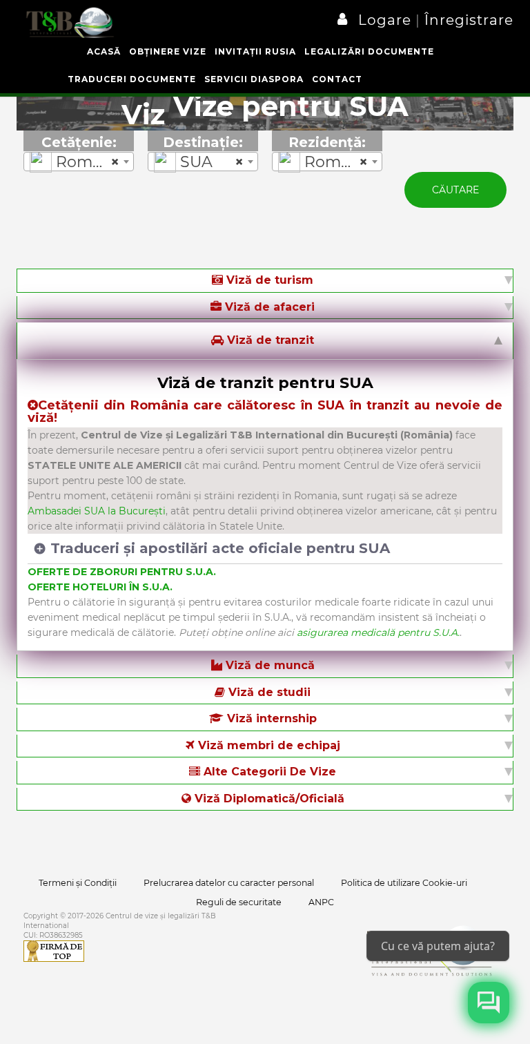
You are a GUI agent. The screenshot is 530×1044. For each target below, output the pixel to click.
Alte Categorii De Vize (268, 771)
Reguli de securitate (239, 902)
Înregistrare (466, 20)
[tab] (265, 281)
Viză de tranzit (269, 340)
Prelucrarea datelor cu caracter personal (229, 883)
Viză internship (270, 718)
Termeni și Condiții (78, 883)
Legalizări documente (369, 51)
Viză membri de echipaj (267, 745)
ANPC (321, 902)
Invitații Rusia (255, 51)
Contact (337, 79)
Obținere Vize (167, 51)
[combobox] (78, 161)
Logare (386, 20)
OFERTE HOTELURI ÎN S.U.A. (100, 587)
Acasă (104, 51)
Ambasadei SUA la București (97, 511)
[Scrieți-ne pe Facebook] (488, 1002)
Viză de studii (268, 692)
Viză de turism (268, 280)
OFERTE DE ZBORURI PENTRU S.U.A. (122, 572)
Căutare (455, 190)
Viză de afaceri (268, 306)
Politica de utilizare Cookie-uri (404, 883)
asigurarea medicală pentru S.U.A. (378, 632)
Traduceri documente (132, 79)
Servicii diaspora (254, 79)
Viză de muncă (268, 665)
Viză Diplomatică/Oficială (267, 798)
